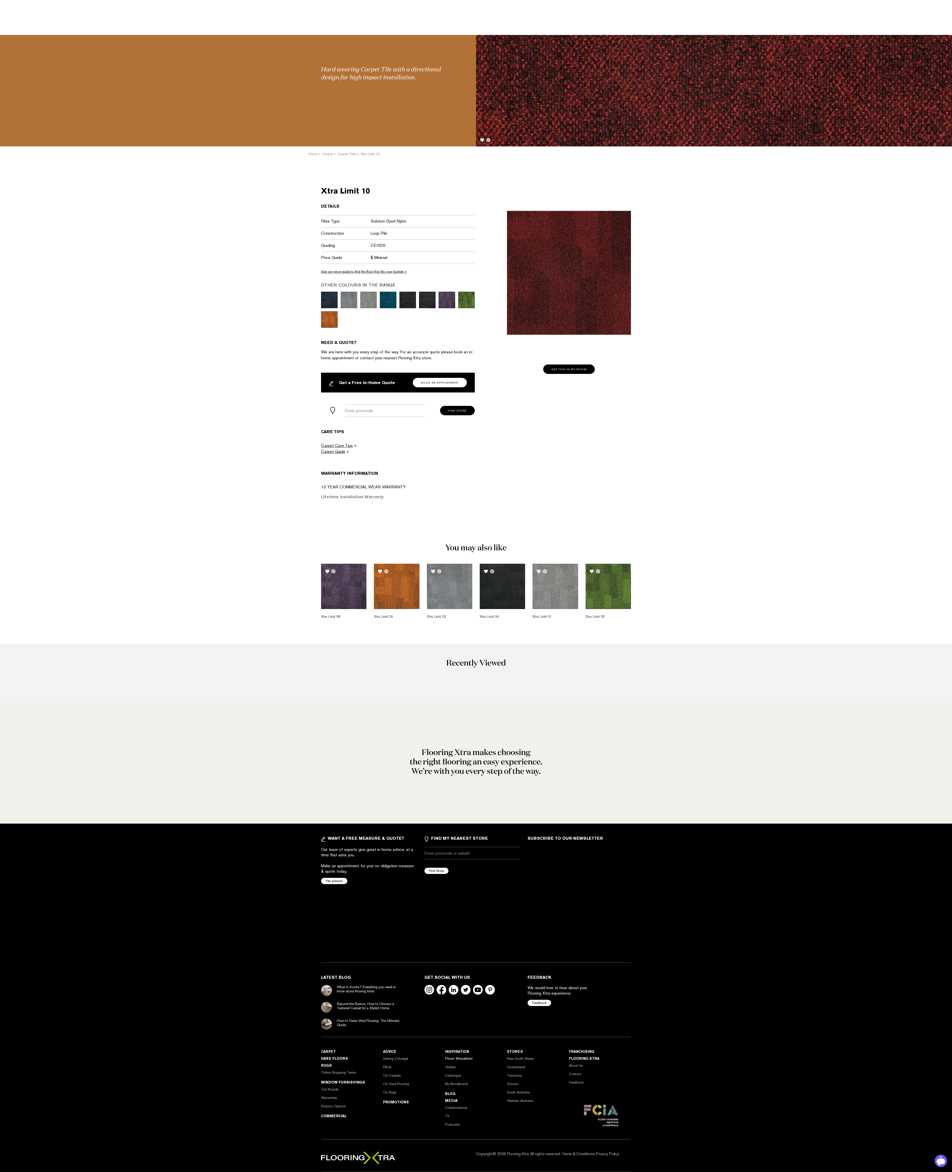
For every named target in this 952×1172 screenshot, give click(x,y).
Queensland (516, 1067)
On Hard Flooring (396, 1084)
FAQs (387, 1067)
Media (451, 1100)
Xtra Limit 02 (436, 616)
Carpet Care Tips (337, 445)
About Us (576, 1065)
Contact (575, 1074)
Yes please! (334, 881)
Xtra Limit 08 (330, 616)
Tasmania (514, 1075)
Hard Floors (334, 1058)
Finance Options (333, 1106)
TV (447, 1116)
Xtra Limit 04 (489, 616)
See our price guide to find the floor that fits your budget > (364, 272)
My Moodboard (456, 1084)
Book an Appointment (440, 382)
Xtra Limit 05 (595, 616)
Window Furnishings (343, 1082)
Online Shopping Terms (338, 1072)
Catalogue (453, 1075)
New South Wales (520, 1058)
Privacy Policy (607, 1153)
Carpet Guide (333, 451)
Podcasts (452, 1124)
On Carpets (392, 1075)
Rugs (326, 1065)
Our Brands (330, 1089)
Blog (450, 1093)
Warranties (329, 1098)
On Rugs (389, 1092)
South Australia (518, 1092)
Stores (515, 1051)
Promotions (396, 1102)
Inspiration (457, 1051)
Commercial (334, 1116)
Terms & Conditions (578, 1153)
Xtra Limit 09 (383, 616)
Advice (389, 1051)
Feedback (539, 1003)
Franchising (581, 1051)
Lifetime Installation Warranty (352, 497)
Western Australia (520, 1101)
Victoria (512, 1084)
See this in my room (569, 369)
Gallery (450, 1067)
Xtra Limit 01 (542, 616)
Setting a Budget (395, 1058)
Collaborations (456, 1108)
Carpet (328, 1051)
